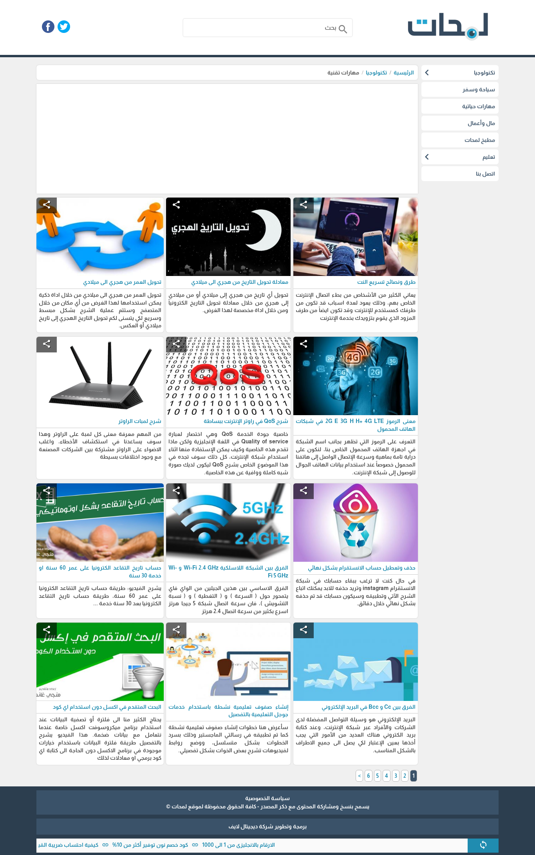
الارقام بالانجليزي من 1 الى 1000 (262, 845)
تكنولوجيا (376, 72)
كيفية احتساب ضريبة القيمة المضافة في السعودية (61, 845)
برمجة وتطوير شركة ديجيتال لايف (267, 826)
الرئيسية (404, 72)
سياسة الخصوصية (267, 798)
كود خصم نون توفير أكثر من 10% (173, 845)
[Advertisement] (227, 139)
